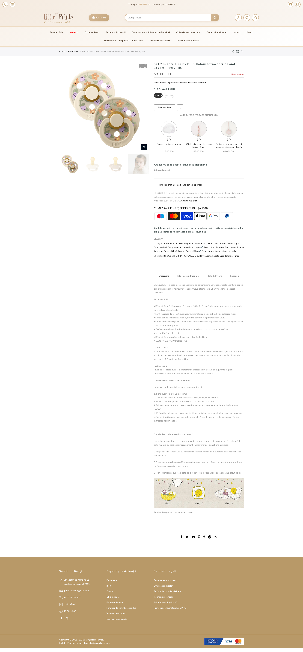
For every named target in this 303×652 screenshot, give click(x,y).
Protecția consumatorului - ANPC (170, 607)
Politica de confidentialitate (167, 591)
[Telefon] (5, 4)
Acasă (62, 51)
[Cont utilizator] (238, 17)
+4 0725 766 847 (72, 597)
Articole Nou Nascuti (188, 40)
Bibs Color (168, 255)
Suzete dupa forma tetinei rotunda (219, 251)
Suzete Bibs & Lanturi (174, 251)
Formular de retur (115, 602)
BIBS (166, 243)
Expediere (172, 82)
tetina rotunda (232, 255)
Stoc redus (230, 247)
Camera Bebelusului (216, 32)
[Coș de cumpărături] (255, 17)
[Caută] (215, 17)
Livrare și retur (180, 227)
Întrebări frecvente (116, 613)
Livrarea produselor (163, 585)
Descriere (164, 275)
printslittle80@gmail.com (76, 590)
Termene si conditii (163, 596)
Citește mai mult (189, 200)
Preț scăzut (209, 247)
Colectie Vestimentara (188, 32)
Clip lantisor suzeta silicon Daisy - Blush (199, 145)
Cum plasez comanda (117, 618)
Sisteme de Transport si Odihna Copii (123, 40)
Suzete (208, 255)
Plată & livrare (214, 275)
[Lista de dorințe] (246, 17)
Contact (111, 591)
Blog (109, 585)
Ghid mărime (113, 596)
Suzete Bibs (218, 255)
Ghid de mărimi (162, 227)
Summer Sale (56, 32)
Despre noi (112, 580)
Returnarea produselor (165, 580)
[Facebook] (290, 4)
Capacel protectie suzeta (169, 144)
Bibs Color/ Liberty (179, 243)
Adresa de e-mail (163, 170)
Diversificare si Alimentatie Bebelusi (151, 32)
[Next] (143, 107)
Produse (220, 247)
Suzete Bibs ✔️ (193, 251)
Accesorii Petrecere (160, 40)
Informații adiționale (188, 275)
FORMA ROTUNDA (184, 255)
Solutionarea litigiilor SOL (166, 602)
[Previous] (64, 107)
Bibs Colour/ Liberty (211, 243)
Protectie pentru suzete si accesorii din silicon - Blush (229, 145)
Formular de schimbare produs (121, 607)
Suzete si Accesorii (116, 32)
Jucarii (236, 32)
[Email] (12, 4)
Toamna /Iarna (92, 32)
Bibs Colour (73, 51)
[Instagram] (298, 4)
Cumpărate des (175, 247)
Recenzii (234, 275)
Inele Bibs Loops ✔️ (193, 247)
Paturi (250, 32)
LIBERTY (199, 255)
